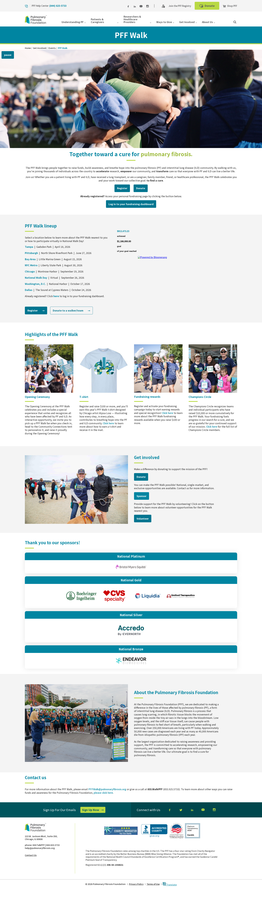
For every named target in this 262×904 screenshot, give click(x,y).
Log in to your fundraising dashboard (132, 205)
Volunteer (144, 519)
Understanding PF (73, 22)
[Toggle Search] (235, 22)
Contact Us (31, 855)
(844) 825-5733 (57, 5)
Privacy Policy (136, 884)
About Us (207, 22)
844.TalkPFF (39, 844)
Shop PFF (232, 5)
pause (7, 55)
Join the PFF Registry (180, 5)
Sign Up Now (93, 810)
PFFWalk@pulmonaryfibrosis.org (107, 789)
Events (52, 47)
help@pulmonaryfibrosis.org (40, 848)
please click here (103, 792)
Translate (171, 884)
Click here (108, 423)
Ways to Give (164, 22)
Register (123, 189)
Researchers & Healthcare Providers (132, 19)
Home (28, 47)
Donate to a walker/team (71, 311)
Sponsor (141, 496)
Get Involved (187, 22)
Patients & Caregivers (97, 21)
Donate (211, 6)
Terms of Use (153, 884)
